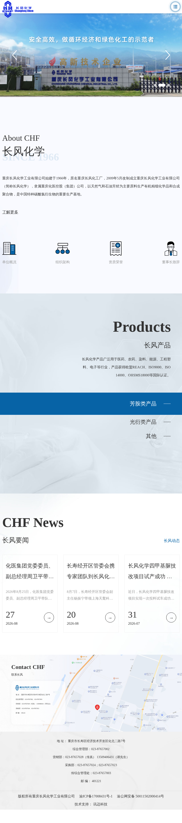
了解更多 (10, 212)
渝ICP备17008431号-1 (96, 796)
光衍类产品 (143, 422)
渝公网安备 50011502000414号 (140, 796)
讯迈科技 (100, 804)
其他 (151, 436)
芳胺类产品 (143, 404)
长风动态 (172, 540)
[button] (155, 85)
